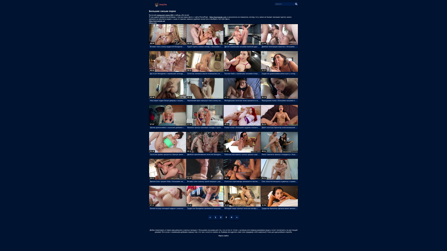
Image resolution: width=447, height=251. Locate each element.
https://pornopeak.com (217, 17)
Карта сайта (224, 236)
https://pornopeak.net (157, 21)
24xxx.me (153, 23)
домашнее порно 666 (165, 15)
